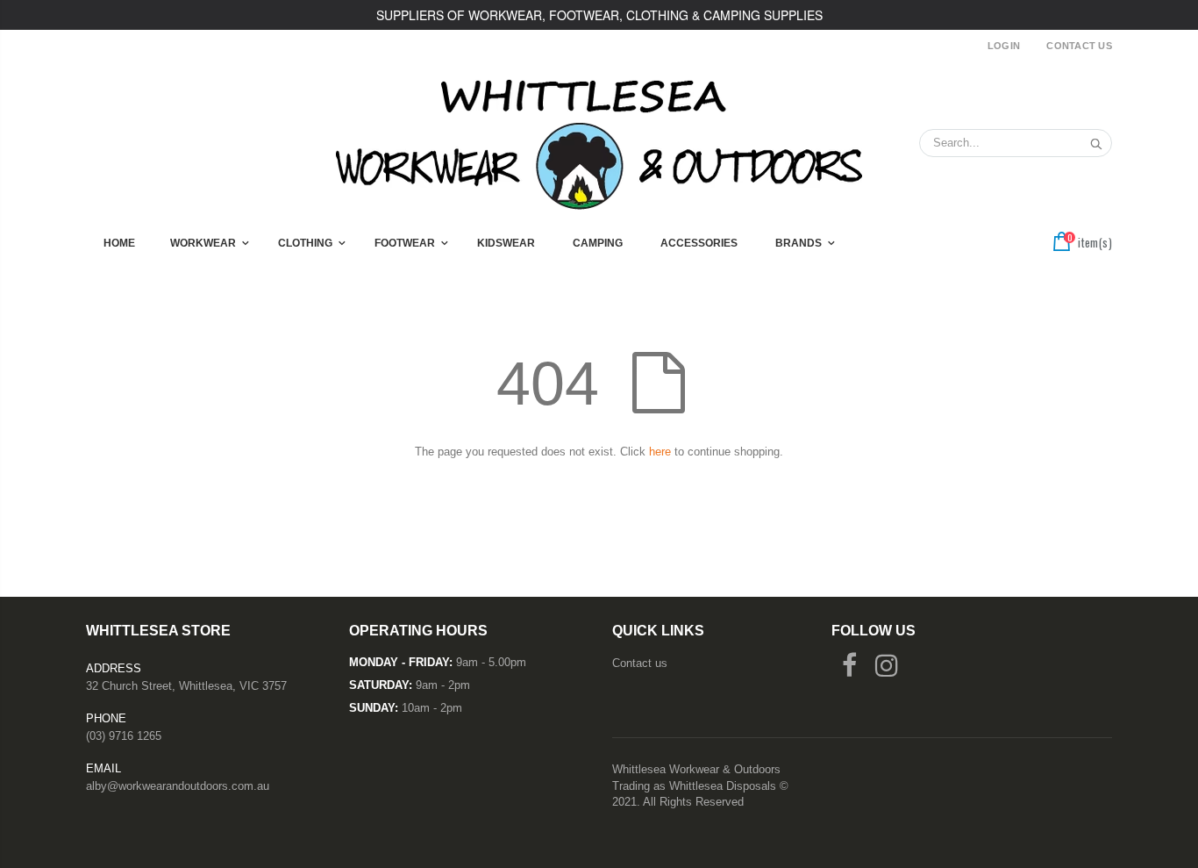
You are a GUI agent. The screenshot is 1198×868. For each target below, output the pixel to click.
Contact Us (1079, 45)
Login (1004, 45)
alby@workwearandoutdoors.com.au (177, 786)
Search (1089, 143)
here (660, 451)
